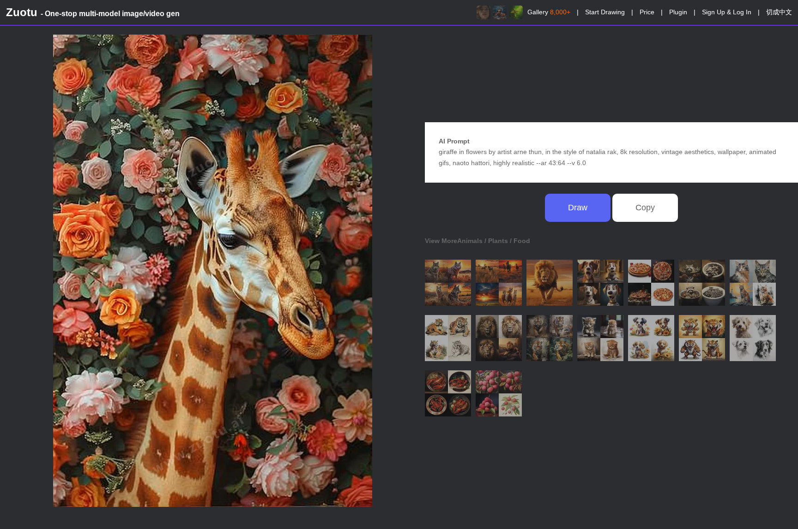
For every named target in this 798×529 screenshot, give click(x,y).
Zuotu (93, 12)
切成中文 (779, 12)
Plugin (678, 12)
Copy (645, 207)
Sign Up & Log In (726, 12)
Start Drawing (605, 12)
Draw (577, 207)
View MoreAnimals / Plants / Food (477, 240)
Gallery (548, 12)
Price (647, 12)
